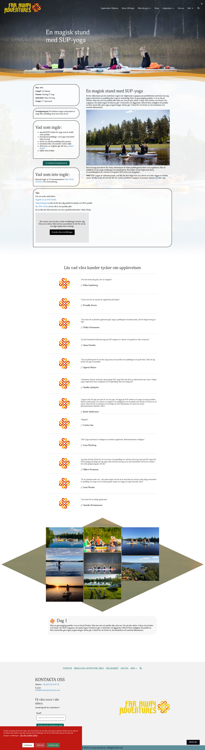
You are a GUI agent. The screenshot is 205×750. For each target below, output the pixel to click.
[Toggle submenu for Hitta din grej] (150, 8)
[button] (198, 8)
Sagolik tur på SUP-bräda (45, 199)
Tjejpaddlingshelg (42, 203)
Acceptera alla (53, 745)
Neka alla (40, 745)
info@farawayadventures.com (47, 690)
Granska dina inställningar (62, 232)
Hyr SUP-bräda (41, 206)
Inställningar (28, 745)
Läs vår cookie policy (29, 735)
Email (38, 713)
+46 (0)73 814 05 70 (50, 684)
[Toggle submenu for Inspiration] (173, 8)
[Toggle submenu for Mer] (192, 8)
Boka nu (193, 742)
